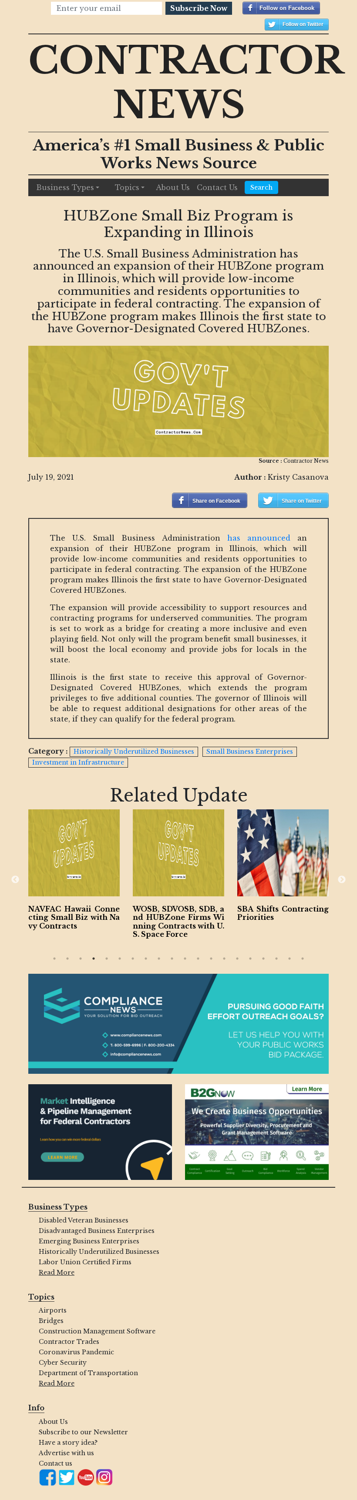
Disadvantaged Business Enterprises (97, 1231)
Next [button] (341, 879)
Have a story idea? (68, 1443)
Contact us (55, 1463)
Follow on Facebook (286, 8)
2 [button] (67, 958)
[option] (74, 871)
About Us (173, 187)
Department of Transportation (88, 1373)
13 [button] (211, 958)
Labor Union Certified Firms (85, 1262)
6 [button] (119, 958)
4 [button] (93, 958)
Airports (53, 1310)
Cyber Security (63, 1362)
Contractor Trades (69, 1342)
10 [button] (172, 958)
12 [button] (198, 958)
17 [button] (263, 958)
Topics (127, 187)
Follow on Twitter (303, 24)
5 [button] (106, 958)
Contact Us (217, 187)
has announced (258, 538)
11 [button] (185, 958)
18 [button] (276, 958)
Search (261, 187)
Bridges (51, 1321)
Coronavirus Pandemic (76, 1352)
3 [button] (80, 958)
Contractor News (186, 83)
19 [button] (289, 958)
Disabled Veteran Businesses (83, 1220)
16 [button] (250, 958)
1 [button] (54, 958)
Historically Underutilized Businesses (99, 1252)
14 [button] (224, 958)
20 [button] (302, 958)
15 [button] (237, 958)
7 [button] (132, 958)
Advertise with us (66, 1453)
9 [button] (159, 958)
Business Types (65, 187)
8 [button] (145, 958)
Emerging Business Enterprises (89, 1241)
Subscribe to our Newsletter (83, 1432)
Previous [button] (15, 879)
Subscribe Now (198, 8)
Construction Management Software (97, 1331)
